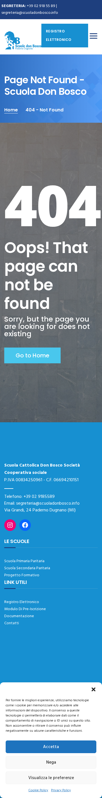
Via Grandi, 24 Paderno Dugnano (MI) (40, 510)
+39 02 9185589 (39, 496)
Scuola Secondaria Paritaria (27, 568)
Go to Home (32, 355)
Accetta (51, 747)
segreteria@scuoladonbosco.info (29, 13)
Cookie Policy (38, 790)
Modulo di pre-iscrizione (25, 609)
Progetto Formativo (21, 575)
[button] (93, 689)
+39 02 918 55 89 (41, 6)
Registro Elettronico (21, 602)
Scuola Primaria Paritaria (24, 561)
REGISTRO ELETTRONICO (58, 35)
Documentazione (19, 616)
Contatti (11, 623)
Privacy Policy (61, 790)
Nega (51, 762)
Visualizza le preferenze (51, 778)
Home (11, 110)
